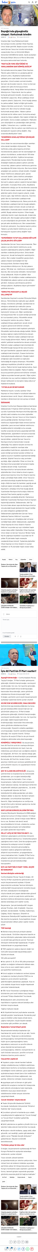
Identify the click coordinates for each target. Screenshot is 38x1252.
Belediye (12, 1177)
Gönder (7, 636)
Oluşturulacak (21, 1177)
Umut (30, 559)
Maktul (10, 559)
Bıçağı (4, 559)
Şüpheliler (23, 559)
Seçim (30, 1177)
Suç (16, 559)
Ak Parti (4, 1177)
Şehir (3, 1181)
